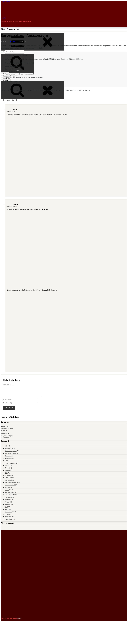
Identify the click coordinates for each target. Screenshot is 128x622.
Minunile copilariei (10, 485)
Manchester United (10, 482)
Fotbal (7, 465)
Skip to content (5, 1)
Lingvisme (8, 480)
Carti (6, 460)
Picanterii (7, 499)
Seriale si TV (8, 504)
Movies (7, 487)
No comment (9, 492)
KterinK (7, 477)
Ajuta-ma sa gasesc (10, 451)
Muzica (7, 490)
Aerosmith (8, 448)
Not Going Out (9, 495)
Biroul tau (8, 456)
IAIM (6, 473)
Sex (6, 507)
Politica (7, 502)
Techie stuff (8, 512)
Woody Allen (8, 519)
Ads (6, 446)
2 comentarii (22, 41)
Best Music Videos (10, 453)
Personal (7, 497)
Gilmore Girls (8, 470)
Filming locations (10, 463)
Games (7, 468)
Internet (7, 475)
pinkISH (3, 18)
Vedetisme (8, 516)
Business (13, 41)
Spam (6, 509)
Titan (6, 514)
